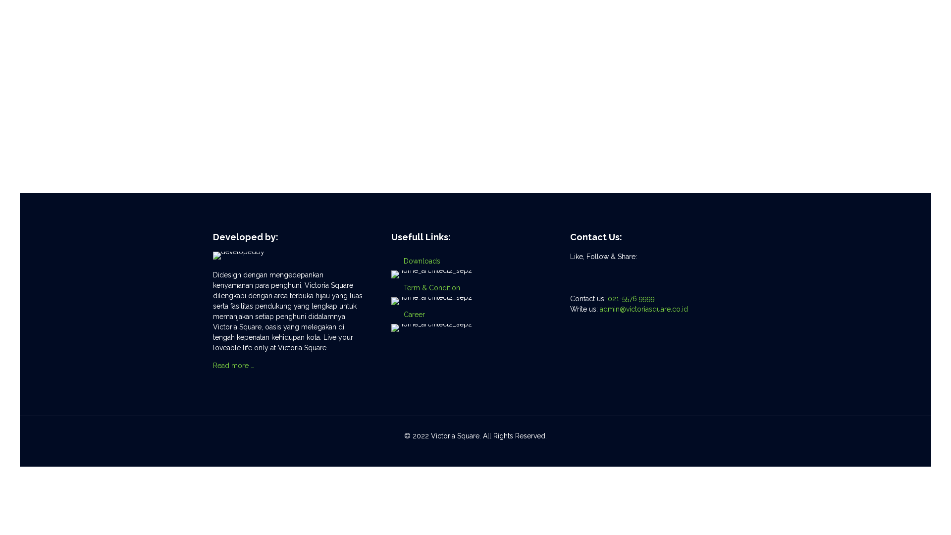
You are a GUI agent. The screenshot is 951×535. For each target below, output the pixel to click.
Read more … (233, 366)
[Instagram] (495, 451)
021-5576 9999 (631, 299)
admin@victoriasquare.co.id (644, 309)
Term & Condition (432, 288)
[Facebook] (469, 451)
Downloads (422, 261)
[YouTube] (482, 451)
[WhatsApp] (455, 451)
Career (414, 315)
